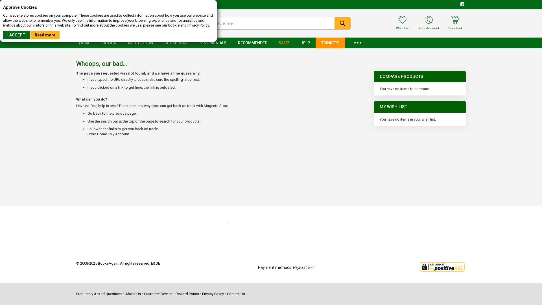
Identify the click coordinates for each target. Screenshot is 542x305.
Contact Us (236, 294)
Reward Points (187, 294)
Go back (94, 113)
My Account (119, 134)
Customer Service (158, 294)
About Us (133, 294)
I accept (16, 35)
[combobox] (270, 23)
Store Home (97, 134)
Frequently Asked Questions (99, 294)
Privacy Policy (213, 294)
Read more (45, 35)
